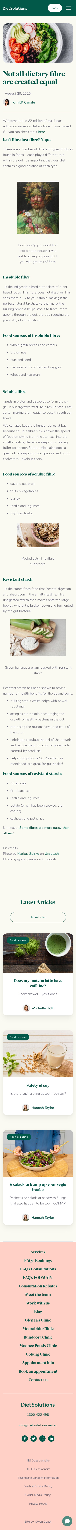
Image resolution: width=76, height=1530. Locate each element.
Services (38, 1252)
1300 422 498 (38, 1414)
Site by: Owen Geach (38, 1522)
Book (55, 8)
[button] (68, 8)
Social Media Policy (38, 1495)
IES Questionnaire (38, 1461)
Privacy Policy (38, 1504)
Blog (38, 1312)
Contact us (38, 1380)
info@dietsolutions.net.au (38, 1425)
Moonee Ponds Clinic (38, 1346)
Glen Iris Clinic (38, 1320)
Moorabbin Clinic (38, 1329)
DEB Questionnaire (38, 1469)
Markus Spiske (28, 853)
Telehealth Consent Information (38, 1478)
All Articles (38, 917)
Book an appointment (38, 1372)
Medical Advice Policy (38, 1486)
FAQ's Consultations (38, 1269)
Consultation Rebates (38, 1286)
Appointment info (38, 1363)
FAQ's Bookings (38, 1261)
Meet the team (38, 1295)
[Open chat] (67, 1521)
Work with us (38, 1303)
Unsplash (52, 853)
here (41, 132)
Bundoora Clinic (38, 1337)
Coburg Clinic (38, 1355)
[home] (15, 8)
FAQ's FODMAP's (38, 1278)
